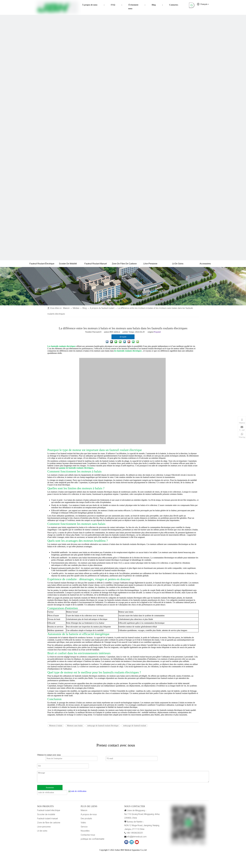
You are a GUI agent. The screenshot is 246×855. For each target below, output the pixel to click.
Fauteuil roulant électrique (48, 810)
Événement (133, 5)
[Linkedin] (132, 842)
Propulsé (157, 332)
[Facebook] (126, 842)
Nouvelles (85, 831)
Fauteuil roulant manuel (47, 818)
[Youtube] (137, 842)
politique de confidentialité (92, 839)
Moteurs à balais (55, 725)
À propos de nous (89, 5)
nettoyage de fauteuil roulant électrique (103, 725)
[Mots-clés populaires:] (191, 5)
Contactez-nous (88, 835)
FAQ (113, 5)
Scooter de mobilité (46, 814)
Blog (154, 5)
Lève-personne (44, 826)
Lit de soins (42, 831)
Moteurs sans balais (75, 725)
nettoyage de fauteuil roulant (134, 725)
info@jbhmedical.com (137, 836)
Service (84, 826)
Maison (84, 810)
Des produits (86, 818)
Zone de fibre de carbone (48, 822)
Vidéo (83, 822)
